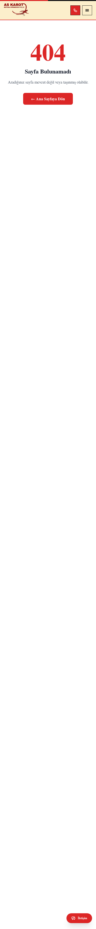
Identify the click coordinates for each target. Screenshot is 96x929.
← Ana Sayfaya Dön (48, 99)
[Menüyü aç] (87, 10)
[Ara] (75, 10)
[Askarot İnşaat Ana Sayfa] (16, 10)
